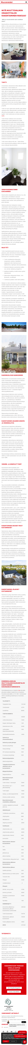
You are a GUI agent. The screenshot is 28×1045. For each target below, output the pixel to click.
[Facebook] (3, 1032)
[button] (26, 2)
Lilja (19, 690)
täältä (3, 116)
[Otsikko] (6, 2)
